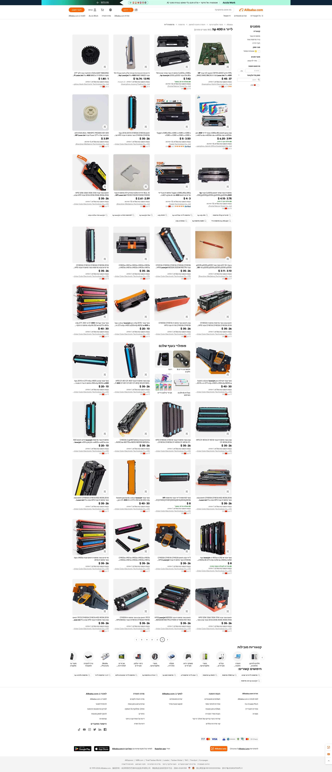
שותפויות (103, 719)
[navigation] (249, 332)
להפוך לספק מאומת (99, 714)
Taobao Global (176, 760)
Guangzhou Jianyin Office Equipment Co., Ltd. (213, 146)
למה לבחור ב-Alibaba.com (248, 699)
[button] (136, 9)
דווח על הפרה (139, 724)
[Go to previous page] (167, 639)
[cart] (102, 10)
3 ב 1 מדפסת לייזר (101, 675)
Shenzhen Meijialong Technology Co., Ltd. (92, 144)
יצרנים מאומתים (176, 699)
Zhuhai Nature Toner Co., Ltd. (179, 86)
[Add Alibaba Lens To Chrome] (218, 748)
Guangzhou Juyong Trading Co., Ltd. (135, 84)
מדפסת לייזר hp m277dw (181, 215)
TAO (186, 760)
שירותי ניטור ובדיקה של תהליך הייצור (206, 719)
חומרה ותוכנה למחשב (197, 24)
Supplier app (160, 749)
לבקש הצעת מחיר (175, 704)
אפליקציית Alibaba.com (122, 749)
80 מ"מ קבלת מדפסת (220, 215)
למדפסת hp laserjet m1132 (122, 215)
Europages (203, 760)
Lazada (166, 760)
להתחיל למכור (101, 704)
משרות (255, 714)
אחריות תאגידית (251, 709)
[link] (328, 747)
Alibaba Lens (243, 749)
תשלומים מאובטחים (212, 699)
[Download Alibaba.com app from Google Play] (82, 748)
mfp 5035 (161, 215)
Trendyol (193, 760)
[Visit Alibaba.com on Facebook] (105, 729)
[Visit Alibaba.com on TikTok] (79, 729)
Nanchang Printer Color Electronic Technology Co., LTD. (131, 144)
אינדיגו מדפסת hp (148, 675)
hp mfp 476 (201, 215)
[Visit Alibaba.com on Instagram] (89, 729)
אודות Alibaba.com (250, 694)
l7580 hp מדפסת (228, 675)
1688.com (139, 760)
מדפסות (181, 24)
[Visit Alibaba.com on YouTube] (84, 729)
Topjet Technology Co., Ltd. (180, 144)
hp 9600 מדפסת (209, 675)
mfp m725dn (180, 221)
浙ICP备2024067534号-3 (232, 768)
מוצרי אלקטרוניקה (216, 24)
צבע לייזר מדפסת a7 (188, 675)
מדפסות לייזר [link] (169, 24)
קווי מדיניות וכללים (213, 724)
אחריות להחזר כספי (212, 704)
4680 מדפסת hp (198, 221)
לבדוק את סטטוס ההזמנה (97, 709)
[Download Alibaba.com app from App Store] (102, 748)
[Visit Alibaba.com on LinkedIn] (99, 729)
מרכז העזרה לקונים (137, 699)
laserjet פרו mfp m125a (96, 215)
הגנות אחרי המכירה (212, 714)
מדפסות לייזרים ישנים (249, 675)
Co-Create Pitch (251, 704)
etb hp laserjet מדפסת (249, 681)
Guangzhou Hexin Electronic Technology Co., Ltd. (90, 84)
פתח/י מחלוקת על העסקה (134, 709)
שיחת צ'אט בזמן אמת (136, 704)
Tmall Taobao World (153, 760)
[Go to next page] (136, 639)
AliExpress (129, 760)
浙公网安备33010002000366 (208, 768)
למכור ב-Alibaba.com (98, 699)
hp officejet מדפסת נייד (219, 221)
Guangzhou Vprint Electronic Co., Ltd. (217, 84)
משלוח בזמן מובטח (213, 709)
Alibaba (230, 24)
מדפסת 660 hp (168, 675)
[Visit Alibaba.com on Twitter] (94, 729)
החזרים (141, 714)
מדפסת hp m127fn (81, 675)
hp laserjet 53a (144, 215)
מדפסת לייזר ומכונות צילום (125, 675)
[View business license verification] (189, 768)
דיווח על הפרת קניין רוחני (135, 719)
